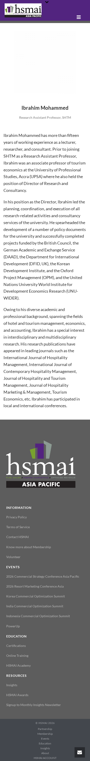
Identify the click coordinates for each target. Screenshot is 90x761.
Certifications (16, 646)
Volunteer (13, 557)
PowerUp (13, 626)
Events (45, 738)
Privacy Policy (16, 517)
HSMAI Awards (17, 695)
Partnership (45, 729)
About (45, 753)
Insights (11, 685)
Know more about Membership (28, 547)
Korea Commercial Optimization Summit (35, 596)
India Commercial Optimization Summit (34, 606)
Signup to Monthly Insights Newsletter (33, 705)
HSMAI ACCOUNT (45, 758)
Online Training (17, 655)
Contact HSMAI (17, 537)
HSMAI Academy (18, 665)
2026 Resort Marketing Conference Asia (35, 586)
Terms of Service (18, 527)
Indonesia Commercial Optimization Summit (38, 616)
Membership (45, 733)
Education (45, 743)
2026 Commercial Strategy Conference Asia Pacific (42, 576)
